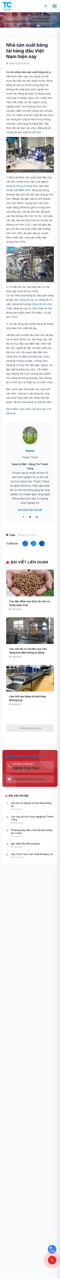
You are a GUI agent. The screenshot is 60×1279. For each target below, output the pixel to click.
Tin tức (25, 18)
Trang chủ (11, 18)
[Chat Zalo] (52, 1249)
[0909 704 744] (52, 1260)
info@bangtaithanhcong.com (28, 779)
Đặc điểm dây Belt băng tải (25, 843)
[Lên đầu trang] (52, 1271)
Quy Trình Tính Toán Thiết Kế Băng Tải (32, 854)
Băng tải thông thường (19, 185)
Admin (30, 450)
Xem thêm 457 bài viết (30, 510)
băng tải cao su (29, 299)
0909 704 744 (26, 768)
